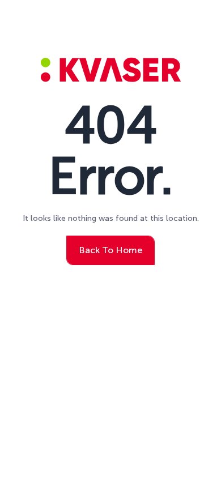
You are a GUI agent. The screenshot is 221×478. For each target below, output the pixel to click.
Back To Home (110, 250)
